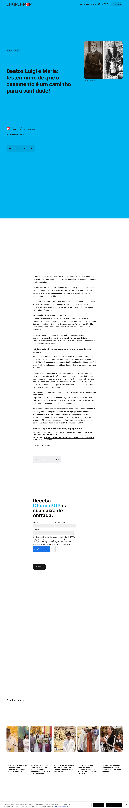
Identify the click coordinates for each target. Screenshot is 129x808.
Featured (16, 50)
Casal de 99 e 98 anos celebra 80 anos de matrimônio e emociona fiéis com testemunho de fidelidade (86, 769)
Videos (93, 4)
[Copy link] (31, 148)
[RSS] (108, 4)
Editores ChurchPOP (16, 127)
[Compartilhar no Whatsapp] (17, 148)
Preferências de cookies (83, 805)
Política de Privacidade (63, 544)
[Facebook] (99, 4)
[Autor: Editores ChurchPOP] (8, 128)
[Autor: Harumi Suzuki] (56, 749)
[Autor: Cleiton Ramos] (9, 749)
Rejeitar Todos (98, 805)
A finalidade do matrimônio (55, 315)
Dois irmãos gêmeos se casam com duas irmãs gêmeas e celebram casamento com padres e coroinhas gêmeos (40, 769)
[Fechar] (126, 805)
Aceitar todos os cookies (114, 805)
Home (80, 4)
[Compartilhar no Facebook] (10, 148)
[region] (64, 805)
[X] (102, 4)
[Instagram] (105, 4)
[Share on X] (24, 148)
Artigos (86, 4)
